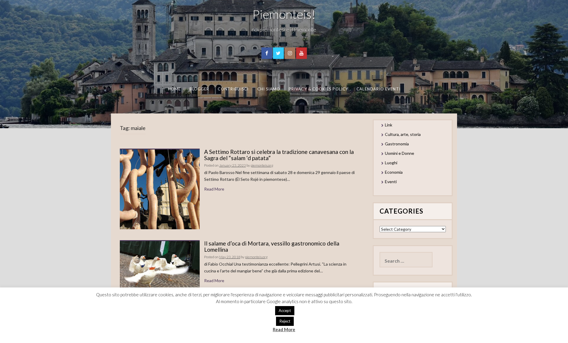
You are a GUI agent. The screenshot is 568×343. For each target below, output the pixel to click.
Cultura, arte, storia (403, 134)
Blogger (199, 89)
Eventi (391, 181)
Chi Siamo (268, 89)
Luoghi (391, 162)
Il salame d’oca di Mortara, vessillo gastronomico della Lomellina (271, 246)
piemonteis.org (262, 165)
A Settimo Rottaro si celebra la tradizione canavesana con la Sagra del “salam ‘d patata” (279, 154)
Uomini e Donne (399, 153)
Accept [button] (285, 310)
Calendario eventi (378, 89)
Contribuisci (233, 89)
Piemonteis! (284, 14)
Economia (394, 172)
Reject (285, 321)
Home (174, 89)
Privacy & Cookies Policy (318, 89)
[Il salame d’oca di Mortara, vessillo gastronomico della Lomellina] (160, 264)
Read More (214, 188)
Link (388, 124)
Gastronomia (397, 143)
